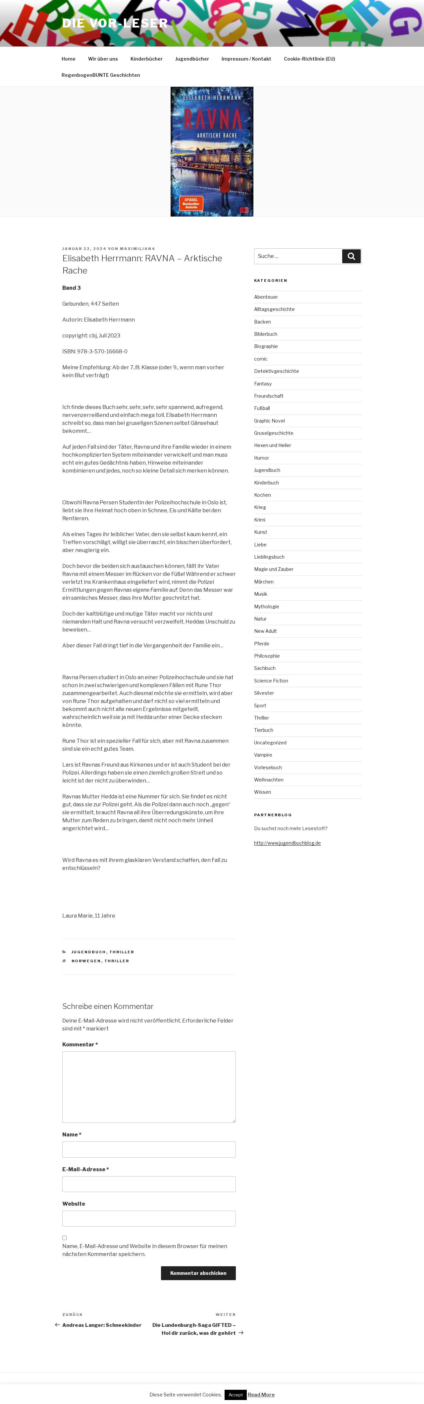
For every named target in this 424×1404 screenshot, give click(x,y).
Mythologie (266, 606)
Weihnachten (269, 779)
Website (73, 1204)
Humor (261, 458)
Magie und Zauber (273, 569)
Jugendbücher (192, 59)
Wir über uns (103, 59)
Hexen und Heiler (272, 445)
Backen (262, 322)
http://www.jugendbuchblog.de (287, 843)
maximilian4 (137, 248)
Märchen (264, 581)
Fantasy (263, 383)
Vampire (263, 755)
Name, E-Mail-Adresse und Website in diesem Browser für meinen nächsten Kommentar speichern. (144, 1250)
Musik (260, 594)
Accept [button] (236, 1394)
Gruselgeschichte (273, 433)
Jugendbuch (89, 952)
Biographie (266, 346)
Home (69, 59)
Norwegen (86, 961)
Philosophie (267, 656)
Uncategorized (270, 742)
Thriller (121, 952)
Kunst (260, 532)
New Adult (265, 631)
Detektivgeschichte (276, 371)
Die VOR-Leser (115, 23)
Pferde (261, 643)
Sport (260, 705)
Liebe (260, 544)
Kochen (262, 495)
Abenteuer (266, 297)
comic (261, 359)
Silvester (264, 693)
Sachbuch (265, 668)
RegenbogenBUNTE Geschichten (101, 75)
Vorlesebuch (268, 767)
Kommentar (80, 1044)
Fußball (262, 408)
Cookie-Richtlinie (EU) (309, 59)
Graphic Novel (269, 421)
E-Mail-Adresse (85, 1169)
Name (71, 1134)
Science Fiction (271, 680)
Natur (260, 619)
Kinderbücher (147, 59)
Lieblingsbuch (269, 557)
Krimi (259, 520)
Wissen (262, 792)
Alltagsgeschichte (274, 309)
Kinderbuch (266, 482)
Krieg (260, 507)
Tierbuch (263, 730)
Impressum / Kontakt (246, 59)
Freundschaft (269, 396)
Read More (261, 1395)
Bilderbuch (265, 334)
